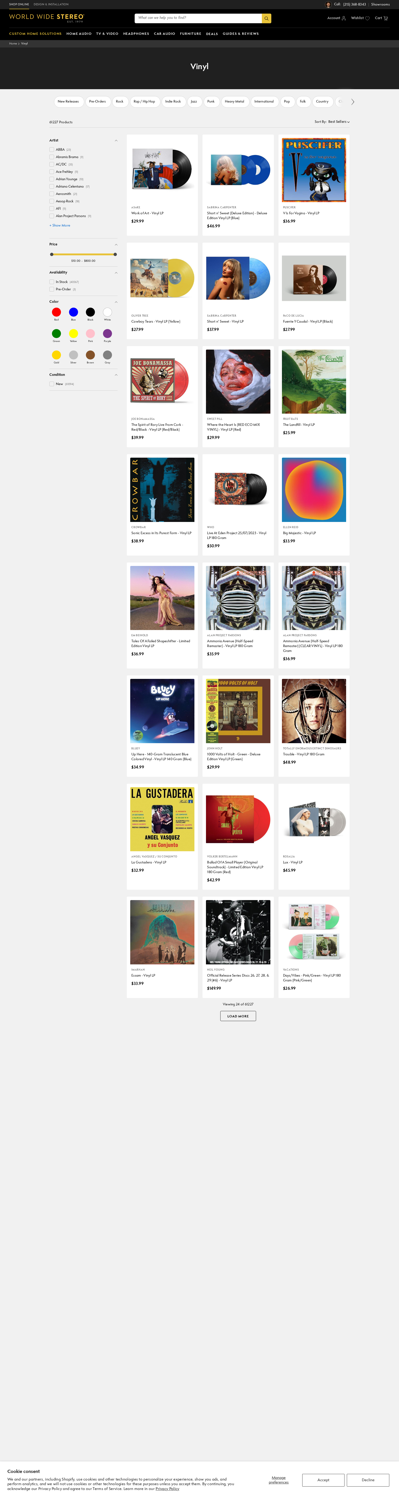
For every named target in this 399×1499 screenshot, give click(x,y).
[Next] (352, 102)
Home (13, 43)
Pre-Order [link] (66, 289)
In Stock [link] (67, 282)
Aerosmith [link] (66, 194)
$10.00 (75, 260)
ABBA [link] (63, 150)
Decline (368, 1480)
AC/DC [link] (64, 164)
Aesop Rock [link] (67, 201)
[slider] (51, 254)
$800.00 (90, 260)
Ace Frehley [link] (67, 172)
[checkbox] (51, 149)
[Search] (266, 18)
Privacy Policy (167, 1489)
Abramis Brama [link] (69, 157)
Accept (323, 1480)
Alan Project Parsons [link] (73, 216)
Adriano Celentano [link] (73, 186)
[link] (56, 314)
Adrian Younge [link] (69, 179)
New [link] (65, 384)
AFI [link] (61, 209)
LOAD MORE (238, 1016)
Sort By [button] (321, 122)
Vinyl (24, 43)
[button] (381, 18)
